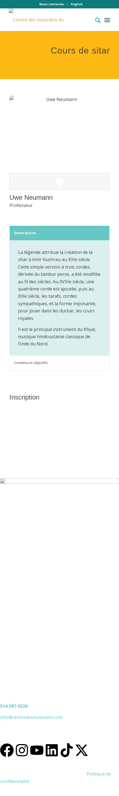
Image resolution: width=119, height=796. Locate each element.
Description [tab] (25, 232)
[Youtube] (37, 750)
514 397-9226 (14, 706)
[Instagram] (22, 750)
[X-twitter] (82, 750)
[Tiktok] (67, 750)
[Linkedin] (52, 750)
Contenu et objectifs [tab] (31, 362)
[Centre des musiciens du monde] (49, 20)
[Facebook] (7, 750)
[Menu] (107, 19)
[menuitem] (52, 4)
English (77, 4)
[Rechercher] (95, 20)
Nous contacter (51, 4)
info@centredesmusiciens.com (31, 717)
